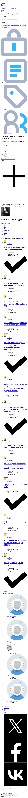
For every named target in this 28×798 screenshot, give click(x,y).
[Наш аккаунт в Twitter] (15, 737)
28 (4, 226)
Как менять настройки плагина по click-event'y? (14, 284)
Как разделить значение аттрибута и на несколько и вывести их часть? (15, 409)
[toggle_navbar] (1, 203)
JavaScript (9, 244)
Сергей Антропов (11, 616)
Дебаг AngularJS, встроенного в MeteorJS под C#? (15, 304)
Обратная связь (8, 710)
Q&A (5, 153)
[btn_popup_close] (3, 796)
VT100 (8, 675)
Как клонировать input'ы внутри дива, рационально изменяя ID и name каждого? (15, 346)
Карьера (6, 154)
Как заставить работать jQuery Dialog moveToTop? (15, 446)
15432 (8, 650)
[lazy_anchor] (15, 266)
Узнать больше (4, 145)
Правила (6, 709)
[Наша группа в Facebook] (15, 761)
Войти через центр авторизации (8, 794)
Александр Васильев (12, 701)
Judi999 (9, 641)
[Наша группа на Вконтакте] (15, 786)
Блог (5, 712)
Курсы (5, 156)
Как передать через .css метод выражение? (13, 564)
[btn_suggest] (1, 162)
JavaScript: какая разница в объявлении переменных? (15, 324)
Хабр (5, 151)
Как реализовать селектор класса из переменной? (15, 248)
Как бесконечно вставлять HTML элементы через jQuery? (15, 542)
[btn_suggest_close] (3, 160)
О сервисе (6, 708)
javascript (20, 238)
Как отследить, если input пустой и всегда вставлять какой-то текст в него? (15, 466)
